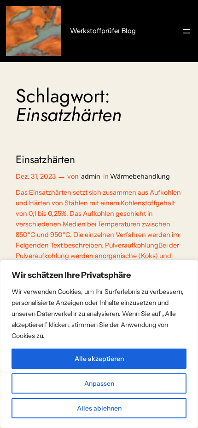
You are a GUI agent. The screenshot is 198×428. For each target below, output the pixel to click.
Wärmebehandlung (140, 176)
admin (90, 176)
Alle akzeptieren (99, 359)
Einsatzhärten (45, 159)
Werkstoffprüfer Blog (103, 31)
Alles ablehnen (99, 408)
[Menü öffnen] (186, 31)
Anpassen (99, 383)
